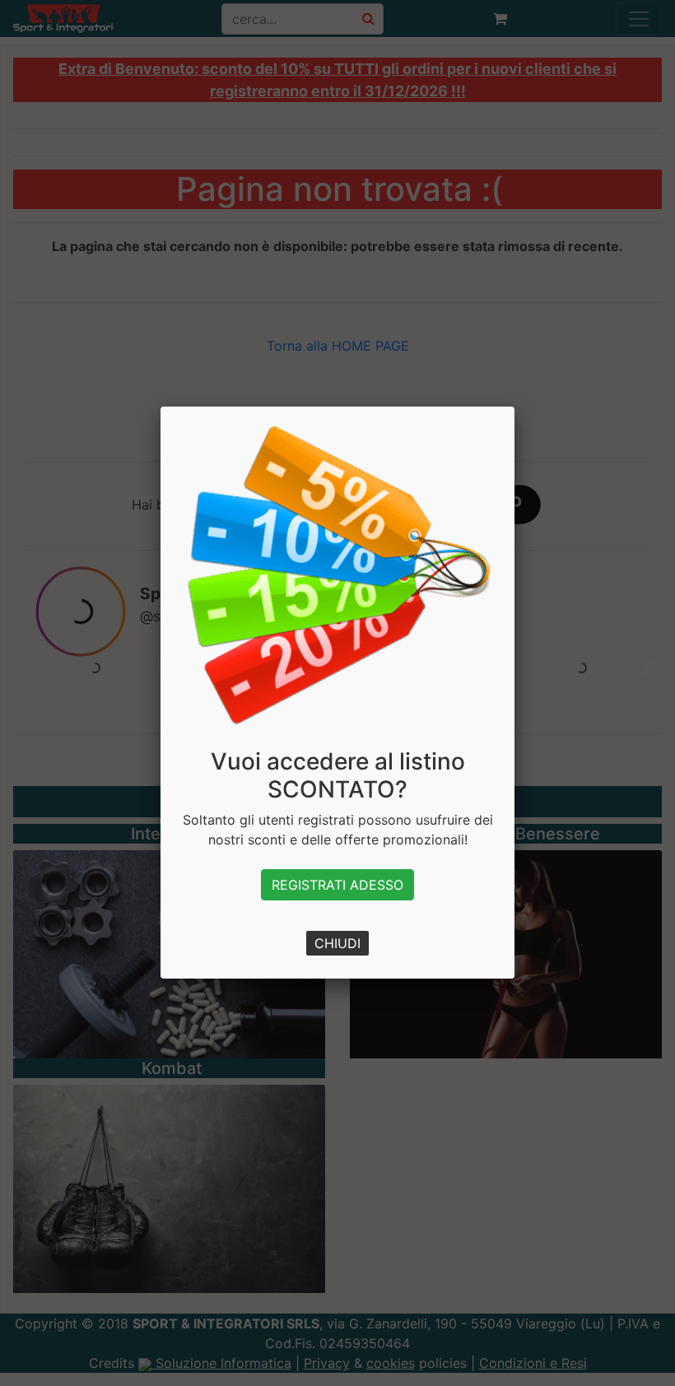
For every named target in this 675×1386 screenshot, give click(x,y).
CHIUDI (337, 943)
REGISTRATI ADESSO (337, 885)
